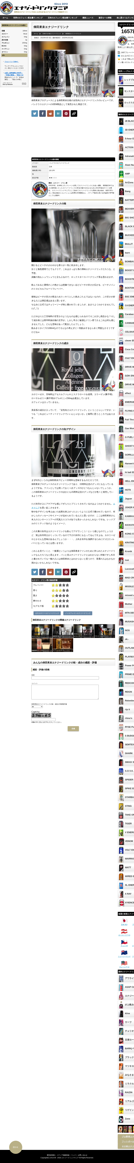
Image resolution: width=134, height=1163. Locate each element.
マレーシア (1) (124, 967)
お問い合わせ (82, 1155)
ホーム (5, 18)
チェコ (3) (124, 946)
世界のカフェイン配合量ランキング (28, 18)
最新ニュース (87, 18)
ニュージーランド (124, 956)
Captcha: (35, 712)
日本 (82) (124, 924)
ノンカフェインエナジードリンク (78, 613)
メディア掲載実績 (63, 1155)
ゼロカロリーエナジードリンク (47, 613)
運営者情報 (51, 1155)
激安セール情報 (105, 18)
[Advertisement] (73, 137)
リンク (73, 1155)
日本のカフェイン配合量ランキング (62, 18)
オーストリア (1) (124, 935)
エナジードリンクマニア (70, 1158)
